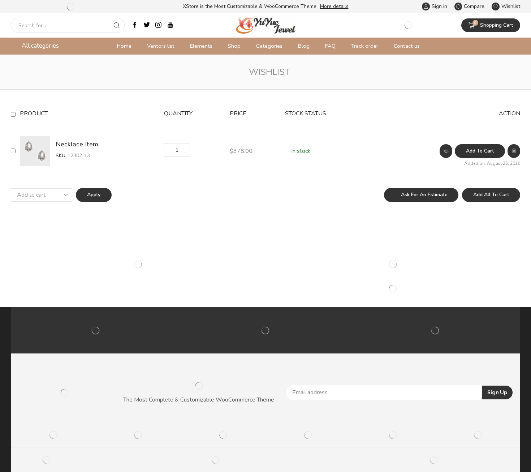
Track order (364, 46)
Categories (269, 46)
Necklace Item (77, 144)
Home (124, 46)
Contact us (407, 46)
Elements (201, 46)
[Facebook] (135, 25)
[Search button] (117, 25)
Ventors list (160, 46)
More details (334, 6)
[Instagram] (158, 25)
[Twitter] (147, 25)
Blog (304, 46)
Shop (234, 46)
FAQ (330, 46)
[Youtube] (170, 25)
